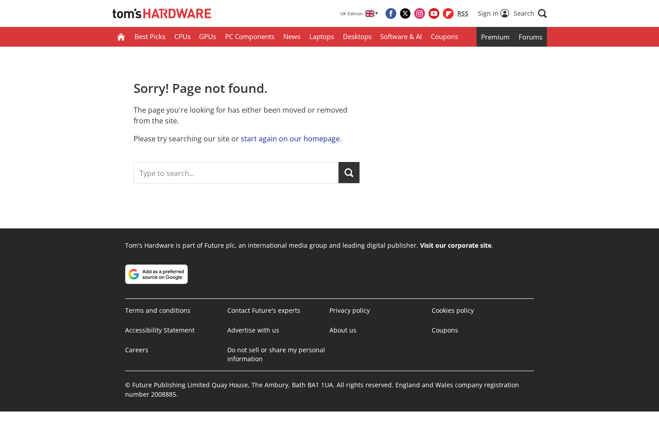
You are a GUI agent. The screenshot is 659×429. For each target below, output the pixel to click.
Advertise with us (253, 330)
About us (343, 330)
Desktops (357, 36)
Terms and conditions (158, 310)
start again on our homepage (290, 139)
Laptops (321, 36)
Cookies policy (453, 310)
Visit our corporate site (455, 245)
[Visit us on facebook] (391, 13)
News (291, 36)
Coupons (444, 36)
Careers (136, 350)
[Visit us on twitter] (405, 13)
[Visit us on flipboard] (448, 13)
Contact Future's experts (263, 310)
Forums (530, 36)
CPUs (182, 36)
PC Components (249, 36)
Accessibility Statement (160, 330)
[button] (530, 13)
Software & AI (401, 36)
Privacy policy (350, 310)
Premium (495, 36)
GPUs (207, 36)
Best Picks (149, 36)
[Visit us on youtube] (434, 13)
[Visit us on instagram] (419, 13)
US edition (273, 415)
